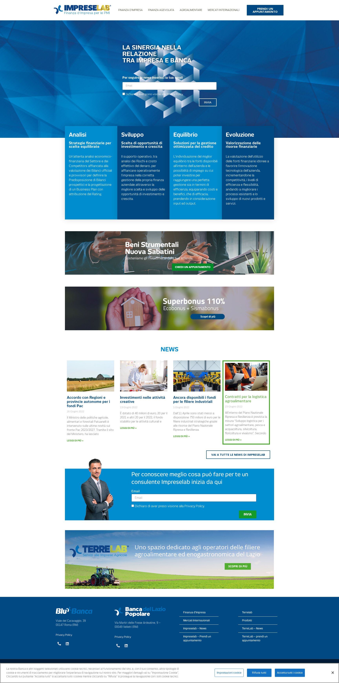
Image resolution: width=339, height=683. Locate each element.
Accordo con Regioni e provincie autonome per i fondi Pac (88, 401)
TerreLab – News (252, 628)
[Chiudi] (332, 672)
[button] (265, 10)
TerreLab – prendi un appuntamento (255, 638)
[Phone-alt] (59, 643)
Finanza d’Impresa (130, 10)
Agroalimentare (191, 10)
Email (135, 491)
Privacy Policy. (175, 94)
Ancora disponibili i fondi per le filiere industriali (194, 399)
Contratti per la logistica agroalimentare (246, 399)
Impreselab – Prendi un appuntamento (197, 638)
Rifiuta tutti (259, 672)
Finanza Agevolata (161, 10)
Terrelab (247, 612)
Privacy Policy (64, 634)
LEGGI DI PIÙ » (75, 440)
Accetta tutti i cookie (290, 672)
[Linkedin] (67, 643)
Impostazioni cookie (229, 672)
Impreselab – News (194, 628)
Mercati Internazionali (223, 10)
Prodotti (247, 620)
